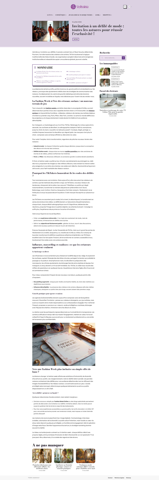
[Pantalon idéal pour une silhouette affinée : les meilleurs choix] (42, 456)
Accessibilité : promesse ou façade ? (78, 83)
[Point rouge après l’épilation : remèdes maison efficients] (105, 83)
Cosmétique (115, 67)
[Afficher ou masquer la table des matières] (73, 68)
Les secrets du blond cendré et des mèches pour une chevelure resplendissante (117, 72)
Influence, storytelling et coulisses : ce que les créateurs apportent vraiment (48, 81)
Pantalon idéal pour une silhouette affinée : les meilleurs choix (42, 467)
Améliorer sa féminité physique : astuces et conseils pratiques (64, 467)
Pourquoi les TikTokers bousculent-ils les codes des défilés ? (49, 77)
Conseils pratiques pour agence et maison (79, 75)
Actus (76, 39)
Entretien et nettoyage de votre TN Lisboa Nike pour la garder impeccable (113, 112)
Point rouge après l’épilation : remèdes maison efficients (117, 83)
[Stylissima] (79, 7)
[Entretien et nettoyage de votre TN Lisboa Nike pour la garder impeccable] (113, 101)
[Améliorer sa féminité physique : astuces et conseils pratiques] (63, 456)
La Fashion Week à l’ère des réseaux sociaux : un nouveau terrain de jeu (49, 72)
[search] (125, 6)
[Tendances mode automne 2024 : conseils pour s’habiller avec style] (85, 456)
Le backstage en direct (74, 71)
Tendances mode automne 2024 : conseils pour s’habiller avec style (85, 467)
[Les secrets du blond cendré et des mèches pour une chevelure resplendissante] (105, 72)
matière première (71, 151)
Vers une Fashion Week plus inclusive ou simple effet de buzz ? (79, 78)
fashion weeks (51, 108)
